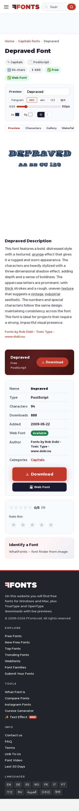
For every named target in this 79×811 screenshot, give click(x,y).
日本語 (46, 792)
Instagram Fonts (18, 704)
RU (20, 792)
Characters (33, 128)
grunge (38, 254)
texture (67, 288)
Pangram (17, 100)
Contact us (13, 735)
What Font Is (15, 692)
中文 (10, 792)
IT (54, 784)
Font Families (15, 667)
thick (9, 288)
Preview (14, 128)
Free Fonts (13, 636)
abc (42, 100)
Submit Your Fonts (19, 673)
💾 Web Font (39, 487)
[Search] (71, 7)
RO (36, 784)
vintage (37, 294)
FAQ (8, 741)
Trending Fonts (17, 655)
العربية (31, 792)
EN (9, 784)
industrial (52, 294)
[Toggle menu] (6, 7)
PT (63, 784)
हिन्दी (57, 792)
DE (18, 784)
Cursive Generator (19, 711)
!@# (63, 100)
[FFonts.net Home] (26, 6)
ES (27, 784)
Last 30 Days (15, 766)
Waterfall (68, 128)
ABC (32, 100)
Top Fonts (13, 648)
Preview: (15, 91)
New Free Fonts (17, 642)
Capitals (38, 460)
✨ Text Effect (20, 717)
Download (54, 362)
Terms (10, 748)
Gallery (51, 128)
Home (9, 41)
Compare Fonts (17, 698)
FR (46, 784)
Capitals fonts (29, 41)
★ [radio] (14, 524)
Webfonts (12, 661)
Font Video (13, 760)
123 (52, 100)
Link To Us (13, 754)
